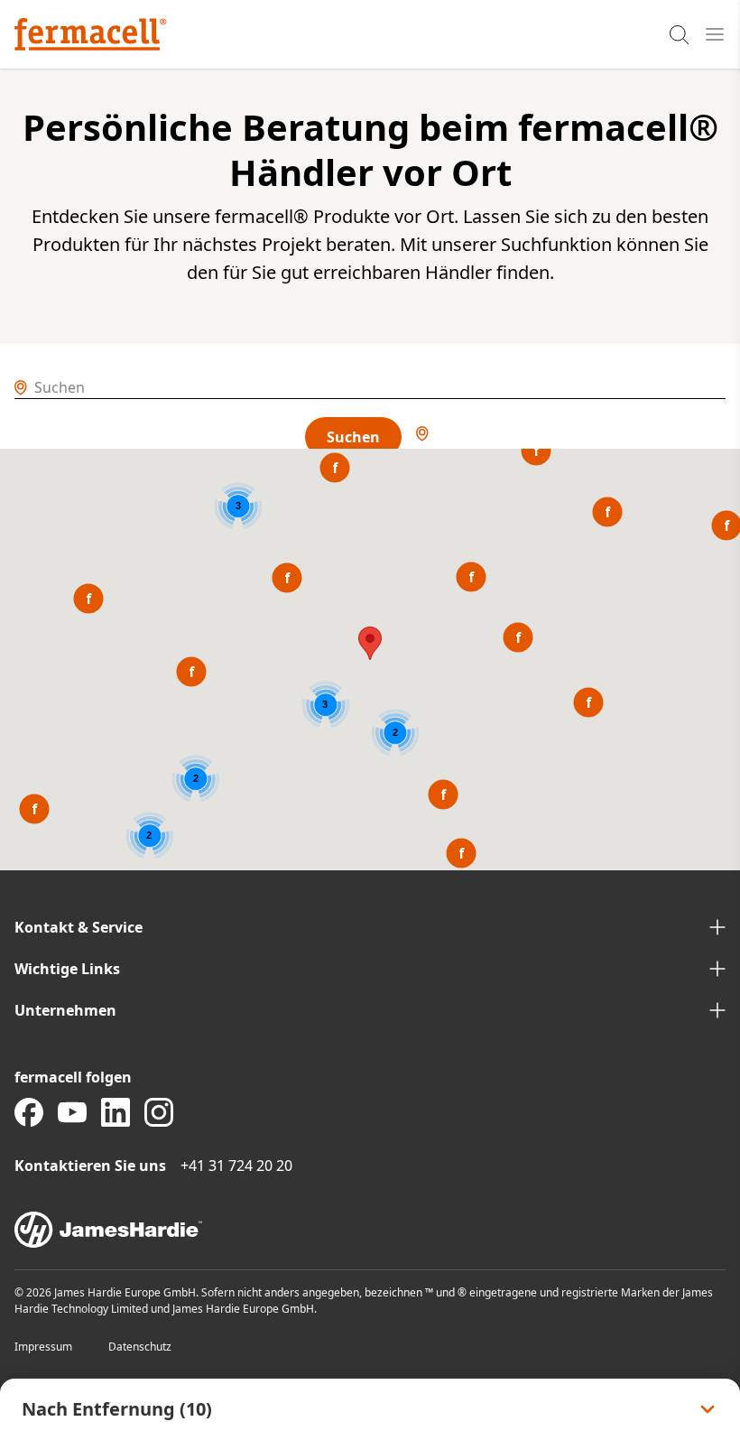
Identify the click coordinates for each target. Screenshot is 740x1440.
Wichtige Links (67, 969)
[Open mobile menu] (715, 34)
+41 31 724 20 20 (236, 1165)
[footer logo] (370, 1230)
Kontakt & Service (78, 927)
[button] (287, 577)
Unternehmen (65, 1010)
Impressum (43, 1346)
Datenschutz (139, 1346)
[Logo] (90, 34)
